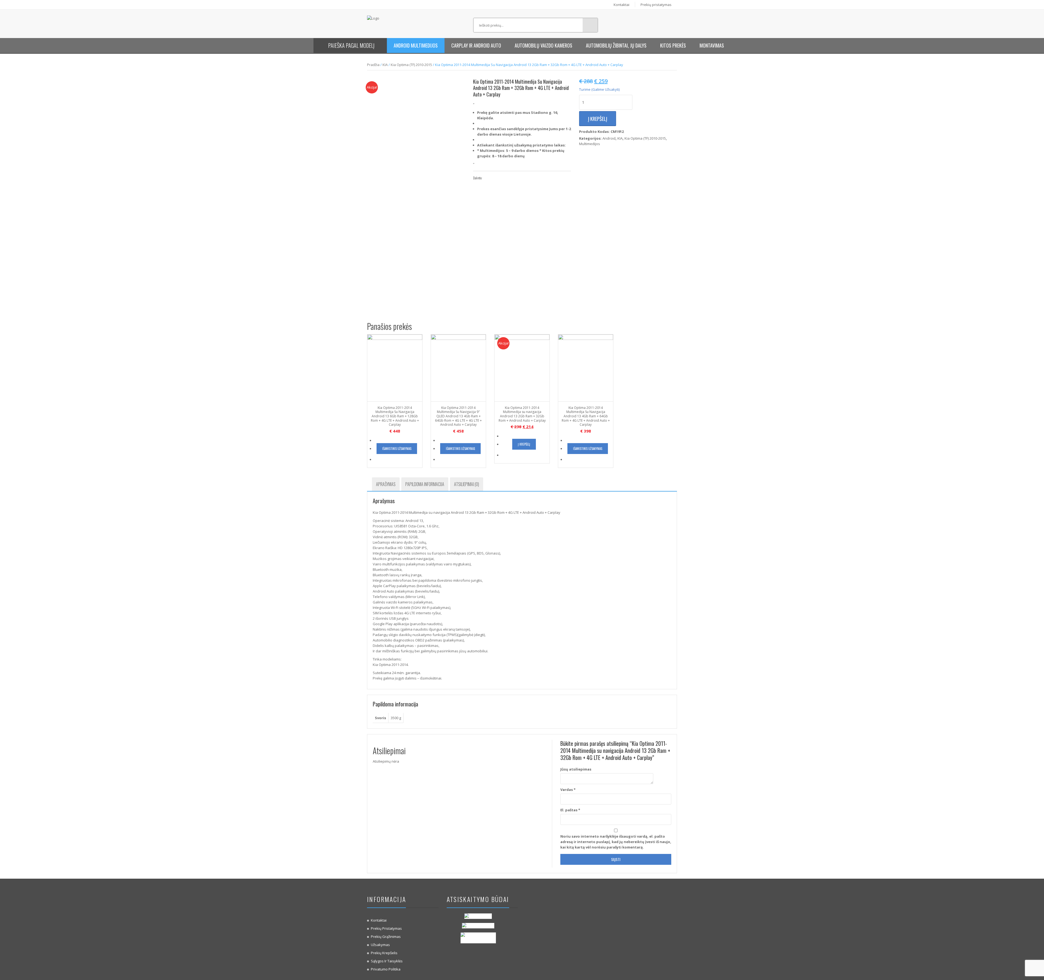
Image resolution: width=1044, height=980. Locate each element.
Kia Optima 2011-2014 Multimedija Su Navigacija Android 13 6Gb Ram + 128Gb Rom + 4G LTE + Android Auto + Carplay (395, 416)
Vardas (568, 789)
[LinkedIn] (512, 178)
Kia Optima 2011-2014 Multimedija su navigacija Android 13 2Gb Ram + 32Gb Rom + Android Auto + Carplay (522, 414)
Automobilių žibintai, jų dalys (616, 45)
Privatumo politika (385, 969)
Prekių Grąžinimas (386, 936)
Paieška (590, 25)
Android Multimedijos (416, 45)
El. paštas (570, 809)
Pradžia (373, 64)
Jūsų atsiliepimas (575, 769)
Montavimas (712, 45)
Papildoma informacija (424, 484)
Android (609, 138)
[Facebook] (487, 178)
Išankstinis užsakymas (396, 448)
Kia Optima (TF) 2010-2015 (411, 64)
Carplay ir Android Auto (476, 45)
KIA (385, 64)
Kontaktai (621, 4)
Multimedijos (589, 143)
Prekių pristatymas (656, 4)
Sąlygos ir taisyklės (387, 961)
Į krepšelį (597, 118)
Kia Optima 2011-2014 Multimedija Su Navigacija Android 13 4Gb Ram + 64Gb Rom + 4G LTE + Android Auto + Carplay (586, 416)
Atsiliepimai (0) (466, 484)
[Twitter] (496, 178)
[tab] (386, 484)
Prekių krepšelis (384, 952)
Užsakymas (380, 944)
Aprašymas (386, 484)
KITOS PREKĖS (673, 45)
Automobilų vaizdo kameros (543, 45)
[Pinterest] (504, 178)
